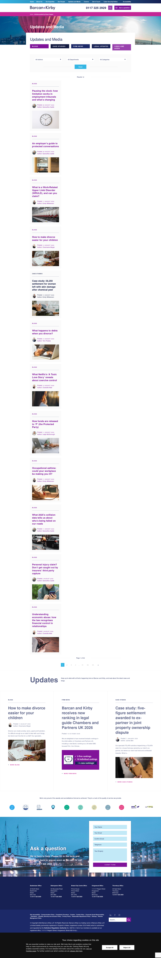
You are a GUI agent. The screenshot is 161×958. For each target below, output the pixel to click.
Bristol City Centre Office (79, 886)
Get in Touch (96, 2)
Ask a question (124, 8)
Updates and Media (74, 2)
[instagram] (119, 915)
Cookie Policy (80, 914)
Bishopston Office (56, 886)
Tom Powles (47, 341)
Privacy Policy (66, 916)
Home (32, 2)
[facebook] (115, 915)
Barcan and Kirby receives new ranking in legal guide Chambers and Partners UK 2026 (80, 717)
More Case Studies (125, 782)
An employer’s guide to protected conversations (45, 145)
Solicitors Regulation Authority (55, 928)
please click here (76, 951)
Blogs (35, 46)
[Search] (110, 8)
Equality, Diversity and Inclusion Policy (49, 916)
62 (88, 665)
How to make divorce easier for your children (45, 238)
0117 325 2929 (96, 8)
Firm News (78, 46)
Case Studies (59, 46)
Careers (86, 2)
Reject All (126, 947)
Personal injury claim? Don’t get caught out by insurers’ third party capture (45, 569)
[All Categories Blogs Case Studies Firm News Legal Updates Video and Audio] (113, 59)
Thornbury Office (117, 886)
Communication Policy (48, 914)
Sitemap (94, 916)
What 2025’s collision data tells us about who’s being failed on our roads (44, 519)
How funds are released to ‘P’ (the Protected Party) (45, 424)
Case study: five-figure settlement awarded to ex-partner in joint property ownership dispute (132, 720)
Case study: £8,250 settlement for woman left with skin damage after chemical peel (44, 285)
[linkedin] (110, 915)
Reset (80, 67)
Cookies (72, 914)
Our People (61, 2)
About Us (39, 2)
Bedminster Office (36, 886)
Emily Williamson (48, 203)
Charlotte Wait (47, 387)
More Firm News (70, 773)
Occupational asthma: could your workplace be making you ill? (44, 470)
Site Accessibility (35, 914)
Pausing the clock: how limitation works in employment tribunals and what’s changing (45, 95)
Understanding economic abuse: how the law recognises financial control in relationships (44, 620)
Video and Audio (119, 47)
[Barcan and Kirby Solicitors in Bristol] (42, 7)
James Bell (129, 740)
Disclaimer (34, 916)
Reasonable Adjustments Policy (81, 916)
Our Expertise (50, 2)
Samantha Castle (48, 107)
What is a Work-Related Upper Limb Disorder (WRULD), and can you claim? (45, 191)
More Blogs (15, 765)
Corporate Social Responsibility (95, 914)
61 (83, 665)
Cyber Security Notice (111, 2)
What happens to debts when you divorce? (45, 332)
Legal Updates (101, 46)
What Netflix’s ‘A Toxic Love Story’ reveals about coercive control (44, 377)
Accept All (109, 947)
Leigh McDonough (49, 434)
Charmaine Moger (49, 247)
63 (93, 665)
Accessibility (127, 2)
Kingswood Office (97, 886)
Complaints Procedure (62, 914)
